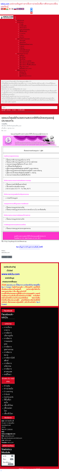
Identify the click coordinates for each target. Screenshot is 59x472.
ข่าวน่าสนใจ (8, 388)
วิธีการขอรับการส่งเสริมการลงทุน (15, 186)
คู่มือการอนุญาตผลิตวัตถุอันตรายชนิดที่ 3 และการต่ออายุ (22, 168)
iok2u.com (8, 440)
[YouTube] (44, 13)
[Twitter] (44, 11)
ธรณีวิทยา (7, 374)
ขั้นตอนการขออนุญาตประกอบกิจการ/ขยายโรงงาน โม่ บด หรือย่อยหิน (26, 209)
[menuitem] (20, 20)
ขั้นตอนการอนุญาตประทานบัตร (15, 207)
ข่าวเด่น (7, 386)
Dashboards (8, 397)
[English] (2, 9)
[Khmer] (20, 9)
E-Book (7, 394)
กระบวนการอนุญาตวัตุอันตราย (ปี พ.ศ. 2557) (19, 164)
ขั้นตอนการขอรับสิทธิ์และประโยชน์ (16, 184)
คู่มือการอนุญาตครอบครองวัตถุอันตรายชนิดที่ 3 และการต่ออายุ (24, 170)
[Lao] (23, 9)
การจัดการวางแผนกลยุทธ (8, 341)
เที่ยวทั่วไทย (8, 405)
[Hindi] (7, 9)
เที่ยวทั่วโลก (8, 413)
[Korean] (12, 9)
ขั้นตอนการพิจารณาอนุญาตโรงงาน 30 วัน (18, 160)
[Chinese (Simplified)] (4, 9)
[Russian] (15, 9)
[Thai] (17, 9)
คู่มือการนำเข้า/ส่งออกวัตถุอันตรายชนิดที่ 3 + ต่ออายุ (21, 173)
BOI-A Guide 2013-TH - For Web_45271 (18, 188)
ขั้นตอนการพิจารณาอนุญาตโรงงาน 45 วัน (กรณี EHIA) (21, 162)
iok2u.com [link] (5, 3)
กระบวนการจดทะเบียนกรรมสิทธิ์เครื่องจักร (18, 175)
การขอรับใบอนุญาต (12, 198)
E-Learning (8, 391)
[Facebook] (44, 9)
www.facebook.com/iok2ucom (13, 438)
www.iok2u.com (11, 285)
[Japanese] (10, 9)
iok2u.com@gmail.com (8, 434)
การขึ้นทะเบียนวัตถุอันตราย (14, 166)
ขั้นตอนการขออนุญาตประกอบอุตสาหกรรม (18, 228)
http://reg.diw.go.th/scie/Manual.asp (15, 241)
